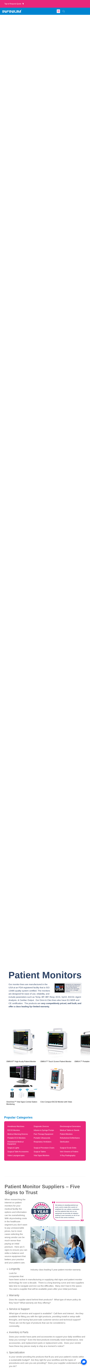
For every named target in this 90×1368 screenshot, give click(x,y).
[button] (58, 11)
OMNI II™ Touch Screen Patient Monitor (55, 1061)
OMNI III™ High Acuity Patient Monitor (21, 1061)
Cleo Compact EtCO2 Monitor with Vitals (56, 1102)
